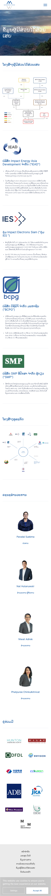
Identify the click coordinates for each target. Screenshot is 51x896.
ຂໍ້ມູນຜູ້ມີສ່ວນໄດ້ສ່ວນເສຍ (25, 868)
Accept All (37, 890)
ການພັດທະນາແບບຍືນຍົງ (25, 864)
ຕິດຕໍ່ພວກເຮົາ (25, 872)
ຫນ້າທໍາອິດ (25, 851)
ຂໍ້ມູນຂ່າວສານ (25, 860)
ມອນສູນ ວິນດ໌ (25, 855)
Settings (13, 890)
